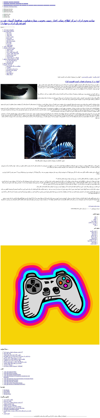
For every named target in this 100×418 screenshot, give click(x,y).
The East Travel (7, 394)
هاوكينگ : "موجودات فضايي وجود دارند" (13, 366)
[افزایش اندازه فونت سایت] (8, 9)
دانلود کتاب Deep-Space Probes (11, 380)
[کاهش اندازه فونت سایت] (8, 11)
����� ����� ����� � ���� (16, 3)
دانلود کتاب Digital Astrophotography (12, 374)
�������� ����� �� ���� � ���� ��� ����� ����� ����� (29, 5)
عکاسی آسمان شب (8, 399)
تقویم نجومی (7, 413)
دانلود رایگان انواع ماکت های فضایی (12, 355)
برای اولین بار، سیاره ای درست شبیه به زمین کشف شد (17, 356)
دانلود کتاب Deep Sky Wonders (11, 381)
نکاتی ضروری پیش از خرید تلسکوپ (12, 360)
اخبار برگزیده (96, 77)
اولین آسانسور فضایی (9, 403)
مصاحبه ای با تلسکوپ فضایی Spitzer (12, 406)
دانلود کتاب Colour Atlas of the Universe (13, 382)
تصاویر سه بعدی (7, 401)
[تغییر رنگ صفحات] (7, 14)
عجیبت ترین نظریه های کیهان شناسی (13, 363)
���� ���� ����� (11, 2)
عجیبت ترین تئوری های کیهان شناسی (12, 357)
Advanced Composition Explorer (11, 409)
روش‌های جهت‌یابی (8, 364)
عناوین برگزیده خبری (87, 77)
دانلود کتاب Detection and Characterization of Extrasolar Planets (18, 378)
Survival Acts (7, 392)
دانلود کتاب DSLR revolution (10, 373)
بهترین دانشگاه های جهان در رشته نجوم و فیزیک (15, 361)
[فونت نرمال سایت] (8, 10)
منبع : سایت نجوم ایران (93, 206)
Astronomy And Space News (10, 6)
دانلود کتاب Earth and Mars (10, 371)
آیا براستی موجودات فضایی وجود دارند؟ (13, 352)
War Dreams (6, 390)
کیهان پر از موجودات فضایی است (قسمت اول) (82, 81)
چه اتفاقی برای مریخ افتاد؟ (10, 405)
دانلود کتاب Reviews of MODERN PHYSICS (14, 384)
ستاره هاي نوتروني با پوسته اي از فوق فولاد (14, 408)
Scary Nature (7, 391)
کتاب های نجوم (7, 353)
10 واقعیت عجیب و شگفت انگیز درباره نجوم (14, 359)
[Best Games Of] (50, 344)
